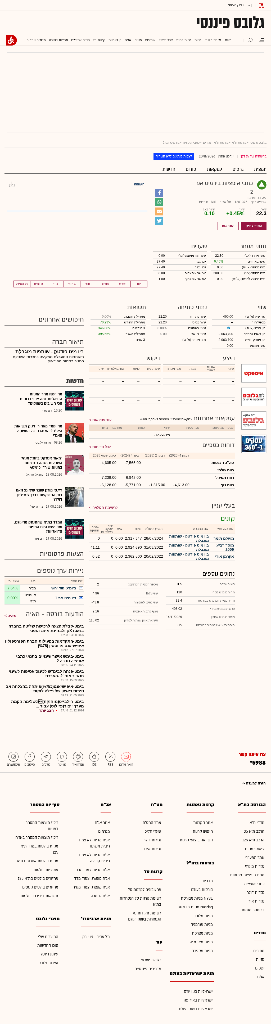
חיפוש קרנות (203, 831)
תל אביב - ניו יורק (96, 936)
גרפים (238, 169)
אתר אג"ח (102, 822)
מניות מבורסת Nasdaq (195, 907)
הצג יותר (46, 710)
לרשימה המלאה (105, 507)
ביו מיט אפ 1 (65, 598)
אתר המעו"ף (254, 857)
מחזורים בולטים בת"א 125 (38, 878)
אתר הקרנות (203, 822)
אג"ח (260, 977)
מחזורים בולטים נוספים (40, 887)
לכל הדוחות (101, 447)
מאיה (12, 616)
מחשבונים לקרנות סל (144, 889)
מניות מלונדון (202, 915)
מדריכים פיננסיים (147, 968)
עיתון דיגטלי (48, 954)
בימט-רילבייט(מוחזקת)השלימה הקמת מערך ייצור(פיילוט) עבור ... (47, 703)
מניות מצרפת (202, 933)
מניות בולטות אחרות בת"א (37, 861)
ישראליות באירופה (198, 1000)
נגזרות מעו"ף (254, 866)
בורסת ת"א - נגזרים (215, 143)
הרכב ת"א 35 (254, 831)
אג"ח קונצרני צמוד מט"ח (91, 887)
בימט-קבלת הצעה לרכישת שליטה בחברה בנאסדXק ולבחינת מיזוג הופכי (46, 628)
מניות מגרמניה (202, 924)
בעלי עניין (223, 505)
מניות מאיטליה (201, 942)
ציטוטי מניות (254, 848)
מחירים (258, 950)
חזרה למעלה (255, 783)
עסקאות (214, 169)
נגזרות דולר (255, 892)
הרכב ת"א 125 (253, 840)
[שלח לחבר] (159, 211)
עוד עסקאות (101, 420)
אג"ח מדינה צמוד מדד (93, 869)
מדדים (208, 880)
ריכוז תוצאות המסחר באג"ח (36, 837)
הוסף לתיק (254, 226)
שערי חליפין (151, 831)
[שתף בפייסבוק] (159, 193)
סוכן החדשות (47, 945)
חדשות (168, 169)
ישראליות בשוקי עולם (196, 1009)
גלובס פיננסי (230, 22)
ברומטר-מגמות (253, 910)
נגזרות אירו (255, 901)
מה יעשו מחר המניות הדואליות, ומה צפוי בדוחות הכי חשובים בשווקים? (41, 399)
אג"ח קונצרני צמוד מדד (92, 878)
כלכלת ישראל (150, 960)
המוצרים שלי (48, 936)
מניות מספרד (202, 950)
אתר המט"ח (152, 822)
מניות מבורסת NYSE (197, 898)
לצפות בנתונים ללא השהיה (174, 156)
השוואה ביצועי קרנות (196, 840)
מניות (260, 959)
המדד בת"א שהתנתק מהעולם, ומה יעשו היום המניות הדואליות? (38, 527)
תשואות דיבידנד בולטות (39, 896)
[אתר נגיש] (11, 40)
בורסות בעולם (202, 889)
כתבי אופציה (191, 143)
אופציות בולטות (45, 869)
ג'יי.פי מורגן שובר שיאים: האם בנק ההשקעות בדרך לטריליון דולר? (39, 495)
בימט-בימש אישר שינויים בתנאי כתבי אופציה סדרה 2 (50, 658)
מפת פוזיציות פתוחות (247, 875)
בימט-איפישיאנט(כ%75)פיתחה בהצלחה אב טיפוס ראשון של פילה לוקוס (45, 688)
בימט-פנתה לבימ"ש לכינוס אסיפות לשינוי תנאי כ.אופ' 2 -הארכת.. (46, 673)
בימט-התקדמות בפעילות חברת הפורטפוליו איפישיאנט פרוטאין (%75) (44, 643)
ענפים (259, 968)
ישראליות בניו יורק (198, 991)
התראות (228, 226)
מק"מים (104, 831)
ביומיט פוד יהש (63, 588)
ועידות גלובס (48, 963)
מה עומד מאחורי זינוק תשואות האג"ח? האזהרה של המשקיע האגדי (38, 431)
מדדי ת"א (257, 822)
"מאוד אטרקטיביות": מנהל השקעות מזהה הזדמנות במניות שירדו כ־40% (41, 463)
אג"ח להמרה (100, 896)
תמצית (260, 169)
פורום (191, 169)
